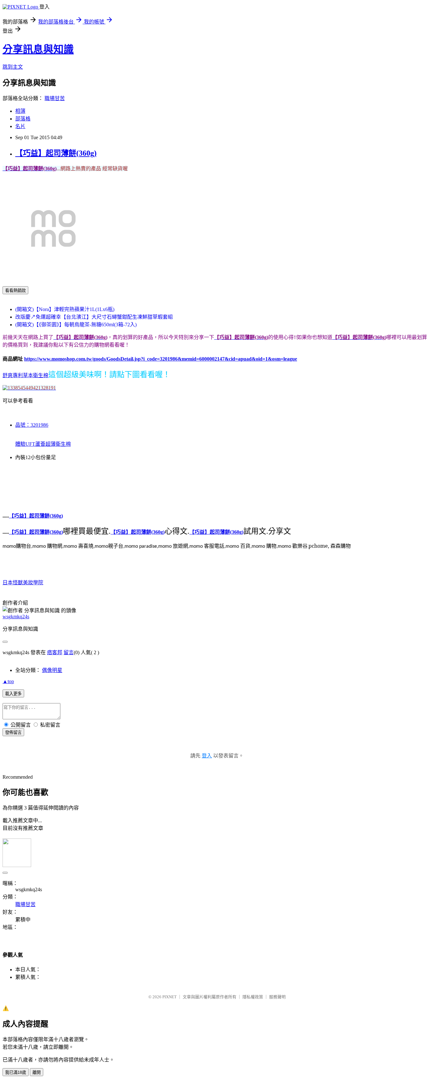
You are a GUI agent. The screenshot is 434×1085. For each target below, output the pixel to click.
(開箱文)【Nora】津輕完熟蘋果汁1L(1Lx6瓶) (64, 309)
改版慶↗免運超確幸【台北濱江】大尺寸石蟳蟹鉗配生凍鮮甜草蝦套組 (94, 317)
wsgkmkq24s (16, 616)
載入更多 (13, 693)
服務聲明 (277, 996)
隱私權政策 (252, 996)
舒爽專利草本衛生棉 (25, 375)
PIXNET (169, 996)
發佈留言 (13, 732)
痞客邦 (54, 652)
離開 (36, 1072)
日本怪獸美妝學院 (23, 582)
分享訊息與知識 (38, 49)
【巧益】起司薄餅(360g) (56, 153)
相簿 (20, 111)
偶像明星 (52, 670)
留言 (69, 652)
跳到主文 (13, 67)
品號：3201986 (31, 425)
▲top (8, 681)
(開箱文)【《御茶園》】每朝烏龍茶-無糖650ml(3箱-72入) (76, 324)
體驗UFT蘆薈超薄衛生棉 (43, 444)
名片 (20, 126)
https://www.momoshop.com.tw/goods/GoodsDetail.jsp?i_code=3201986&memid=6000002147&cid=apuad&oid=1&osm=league (160, 359)
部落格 (23, 118)
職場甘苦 (54, 98)
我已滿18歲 (15, 1072)
